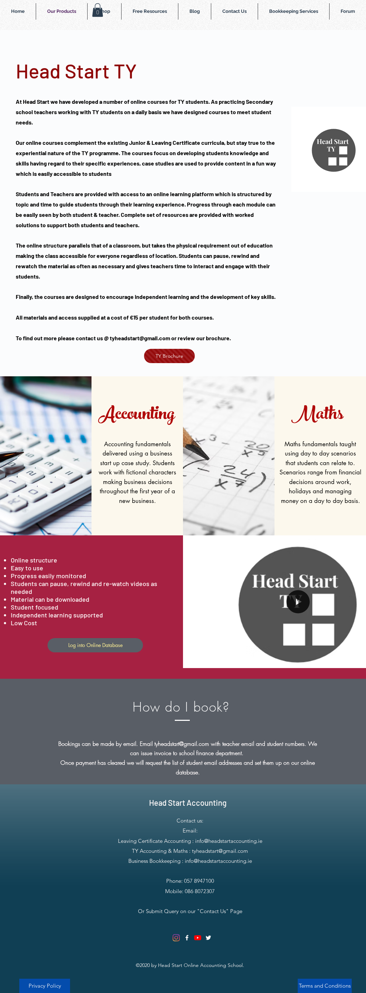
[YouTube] (197, 937)
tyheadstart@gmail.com (140, 338)
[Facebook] (187, 937)
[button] (97, 10)
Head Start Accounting (188, 802)
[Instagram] (176, 937)
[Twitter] (208, 937)
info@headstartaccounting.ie (228, 840)
